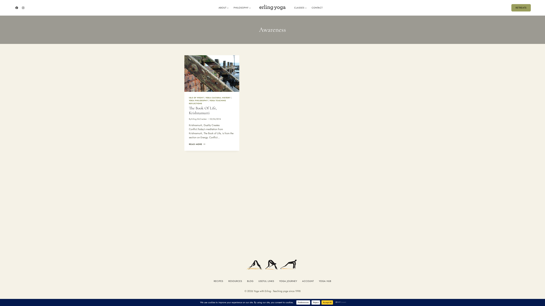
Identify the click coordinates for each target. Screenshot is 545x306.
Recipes (218, 281)
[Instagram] (23, 7)
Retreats (521, 7)
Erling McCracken (199, 119)
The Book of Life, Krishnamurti (203, 110)
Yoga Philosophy (198, 100)
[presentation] (211, 73)
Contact (317, 7)
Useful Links (266, 281)
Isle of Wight (196, 97)
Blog (250, 281)
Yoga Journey (288, 281)
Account (308, 281)
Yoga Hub (325, 281)
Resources (235, 281)
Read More (197, 144)
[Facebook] (16, 7)
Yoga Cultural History (218, 97)
